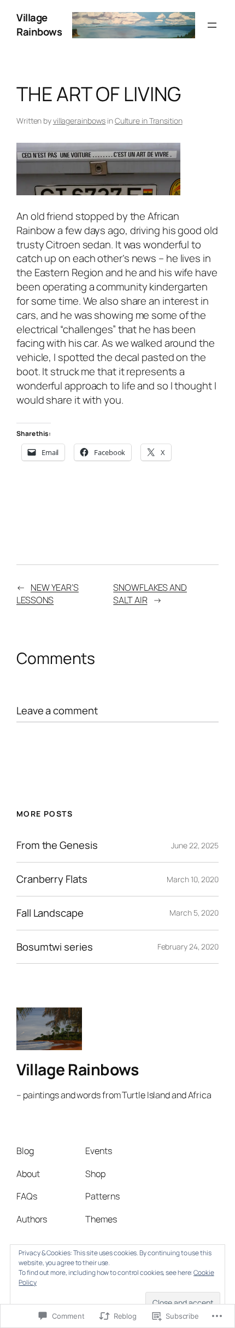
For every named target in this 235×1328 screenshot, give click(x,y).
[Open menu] (212, 25)
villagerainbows (79, 120)
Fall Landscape (50, 913)
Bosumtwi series (54, 947)
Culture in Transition (149, 120)
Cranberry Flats (51, 879)
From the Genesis (56, 845)
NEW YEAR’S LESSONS (47, 593)
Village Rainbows (39, 24)
